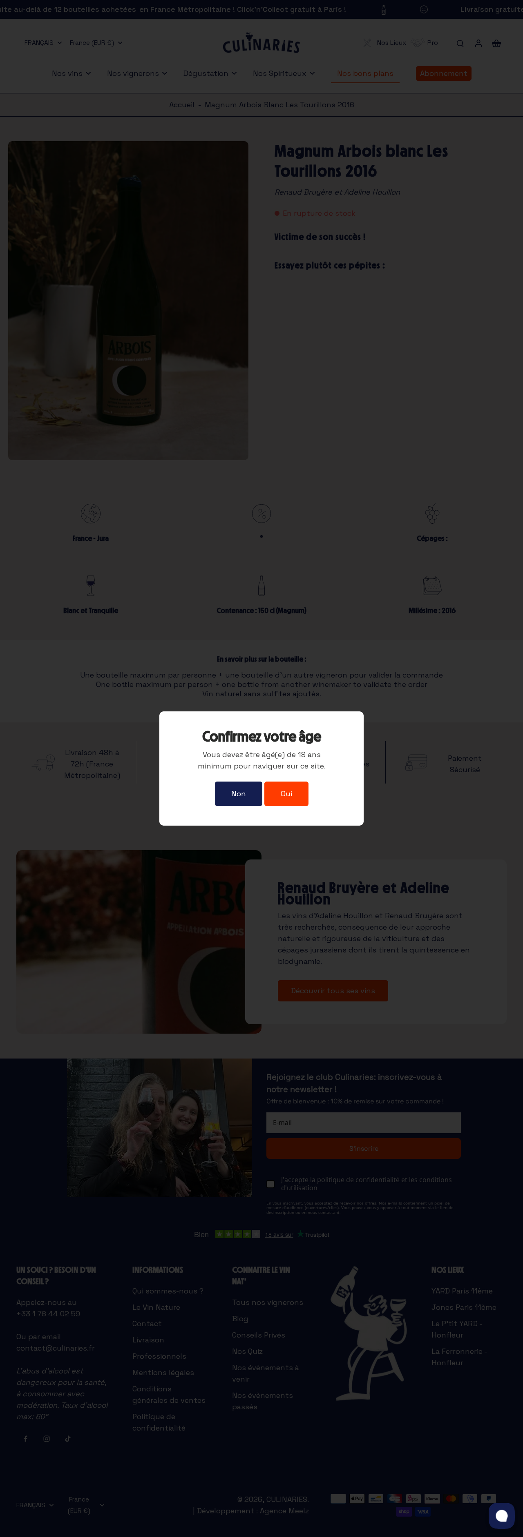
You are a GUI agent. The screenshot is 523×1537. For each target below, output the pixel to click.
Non (238, 793)
